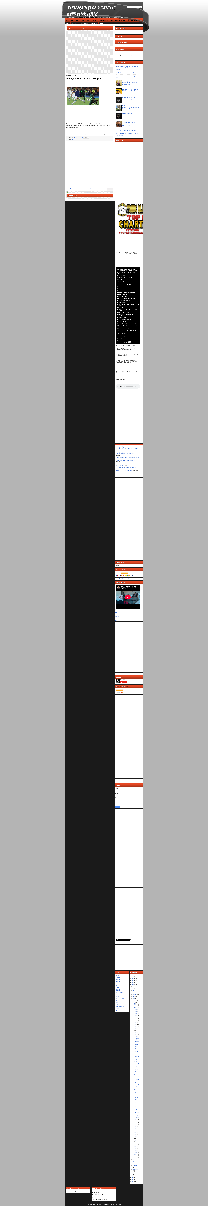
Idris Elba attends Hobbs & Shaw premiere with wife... (136, 1041)
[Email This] (83, 138)
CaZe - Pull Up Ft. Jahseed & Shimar (127, 336)
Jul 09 (135, 1020)
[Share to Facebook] (88, 138)
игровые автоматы (72, 0)
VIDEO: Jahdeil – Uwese (128, 114)
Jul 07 (135, 1018)
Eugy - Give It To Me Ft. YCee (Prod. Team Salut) (128, 305)
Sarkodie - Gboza (122, 317)
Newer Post (69, 188)
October (135, 1165)
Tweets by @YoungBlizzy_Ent (123, 578)
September (135, 1161)
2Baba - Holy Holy (122, 321)
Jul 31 (135, 1157)
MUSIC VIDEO (119, 992)
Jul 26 (135, 1146)
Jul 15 (135, 1034)
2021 (133, 1179)
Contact (117, 614)
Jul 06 (135, 1015)
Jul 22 (135, 1134)
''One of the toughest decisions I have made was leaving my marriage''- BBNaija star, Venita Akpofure (127, 68)
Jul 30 (135, 1155)
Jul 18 (135, 1124)
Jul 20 (135, 1128)
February (135, 990)
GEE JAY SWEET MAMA (124, 300)
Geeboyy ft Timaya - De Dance (125, 328)
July (134, 1003)
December (135, 1173)
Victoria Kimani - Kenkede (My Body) (127, 323)
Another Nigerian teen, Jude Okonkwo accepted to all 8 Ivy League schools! (129, 82)
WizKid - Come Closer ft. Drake (125, 286)
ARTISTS (67, 23)
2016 (133, 978)
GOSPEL (101, 23)
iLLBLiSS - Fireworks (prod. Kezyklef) (127, 292)
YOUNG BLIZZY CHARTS (132, 20)
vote (130, 342)
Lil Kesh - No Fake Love (124, 290)
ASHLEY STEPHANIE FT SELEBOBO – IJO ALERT (127, 310)
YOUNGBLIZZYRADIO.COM (120, 20)
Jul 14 (135, 1032)
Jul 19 (135, 1126)
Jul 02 (135, 1007)
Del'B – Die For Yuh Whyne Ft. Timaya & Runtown (127, 273)
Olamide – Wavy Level (123, 294)
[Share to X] (87, 138)
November (135, 1169)
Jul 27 (135, 1148)
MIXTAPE (88, 20)
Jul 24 (135, 1140)
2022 (133, 1181)
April (134, 996)
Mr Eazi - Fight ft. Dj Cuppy (124, 284)
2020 (133, 1177)
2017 (133, 980)
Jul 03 (135, 1009)
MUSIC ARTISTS (120, 998)
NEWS (111, 20)
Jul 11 (135, 1024)
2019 (133, 984)
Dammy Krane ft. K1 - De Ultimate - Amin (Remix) (128, 331)
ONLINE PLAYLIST (84, 23)
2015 (133, 976)
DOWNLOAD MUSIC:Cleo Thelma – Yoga (125, 72)
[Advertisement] (128, 172)
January (135, 986)
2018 (133, 982)
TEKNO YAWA (121, 307)
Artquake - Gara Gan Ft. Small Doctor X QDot (127, 326)
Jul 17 (135, 1122)
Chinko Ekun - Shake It (123, 302)
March (134, 994)
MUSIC (72, 20)
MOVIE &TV (95, 20)
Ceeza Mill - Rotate (122, 296)
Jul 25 (135, 1144)
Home (67, 20)
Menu (116, 620)
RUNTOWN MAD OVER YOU (125, 277)
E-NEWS (82, 20)
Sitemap (117, 616)
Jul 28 (135, 1150)
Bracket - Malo (121, 281)
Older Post (110, 189)
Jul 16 (135, 1119)
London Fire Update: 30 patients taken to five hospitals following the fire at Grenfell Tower (130, 107)
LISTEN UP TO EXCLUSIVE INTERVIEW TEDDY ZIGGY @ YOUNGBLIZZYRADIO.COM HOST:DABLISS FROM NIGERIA (127, 469)
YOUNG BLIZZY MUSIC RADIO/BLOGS (91, 10)
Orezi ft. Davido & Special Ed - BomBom (127, 288)
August (134, 1159)
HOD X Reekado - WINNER (124, 319)
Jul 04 (135, 1011)
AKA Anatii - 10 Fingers (123, 333)
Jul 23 (135, 1136)
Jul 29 (135, 1152)
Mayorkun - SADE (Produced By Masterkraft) (125, 315)
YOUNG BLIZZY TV (94, 23)
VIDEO (77, 20)
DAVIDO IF (120, 279)
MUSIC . (118, 994)
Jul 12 (135, 1026)
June (134, 1000)
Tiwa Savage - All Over (123, 312)
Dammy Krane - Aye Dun (124, 338)
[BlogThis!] (85, 138)
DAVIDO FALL (121, 275)
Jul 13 (135, 1028)
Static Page (118, 618)
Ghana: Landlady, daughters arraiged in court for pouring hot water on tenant (129, 124)
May (134, 998)
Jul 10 (135, 1022)
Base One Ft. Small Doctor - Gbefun (126, 340)
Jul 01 (135, 1005)
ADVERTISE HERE (75, 23)
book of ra (119, 1204)
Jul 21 (135, 1132)
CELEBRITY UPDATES (104, 20)
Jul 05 (135, 1013)
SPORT (118, 1004)
